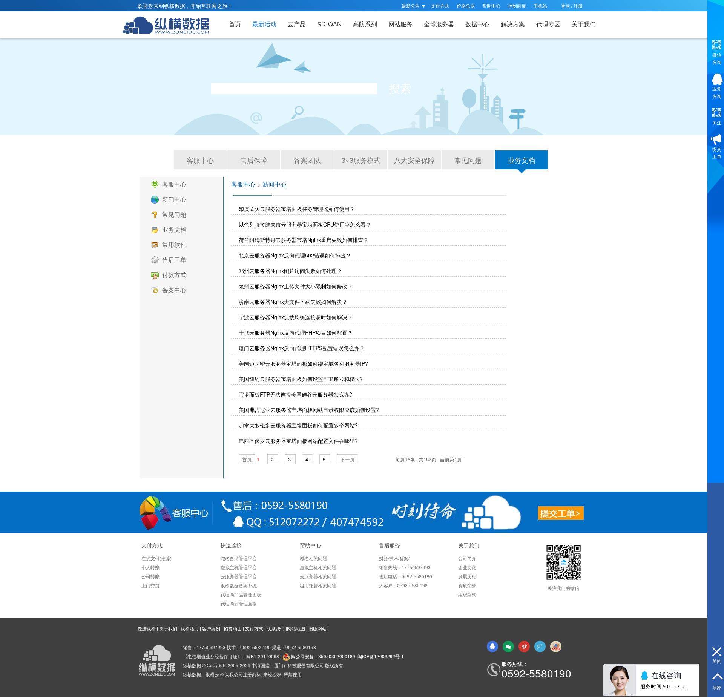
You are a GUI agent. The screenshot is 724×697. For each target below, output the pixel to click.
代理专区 (548, 24)
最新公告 (411, 5)
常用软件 (174, 244)
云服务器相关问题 (318, 576)
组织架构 (467, 594)
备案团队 (307, 160)
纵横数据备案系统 (239, 585)
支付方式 (440, 5)
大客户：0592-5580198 (403, 585)
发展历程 (467, 576)
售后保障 (253, 160)
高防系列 (365, 24)
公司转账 (150, 576)
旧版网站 (317, 628)
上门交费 (150, 585)
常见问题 (468, 160)
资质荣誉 (467, 585)
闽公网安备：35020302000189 (323, 656)
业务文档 (521, 160)
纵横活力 (190, 628)
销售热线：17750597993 (405, 567)
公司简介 (467, 558)
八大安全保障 (414, 160)
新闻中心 (174, 199)
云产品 (297, 24)
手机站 (540, 5)
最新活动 (264, 24)
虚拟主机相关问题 (318, 567)
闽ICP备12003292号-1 (380, 656)
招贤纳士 (233, 628)
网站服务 (400, 24)
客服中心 (200, 160)
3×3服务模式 (361, 160)
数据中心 (477, 24)
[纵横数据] (170, 24)
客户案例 (211, 628)
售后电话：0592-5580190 (405, 576)
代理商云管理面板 (239, 603)
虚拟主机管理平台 (239, 567)
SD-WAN (329, 24)
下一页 (347, 459)
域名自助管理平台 (239, 558)
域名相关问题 (313, 558)
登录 (565, 5)
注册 (578, 5)
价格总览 (466, 5)
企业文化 (467, 567)
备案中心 (174, 289)
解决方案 (513, 24)
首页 (235, 24)
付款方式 (174, 274)
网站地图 (296, 628)
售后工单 (174, 259)
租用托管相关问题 (318, 585)
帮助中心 (491, 5)
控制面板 (517, 5)
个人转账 (150, 567)
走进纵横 (147, 628)
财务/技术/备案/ (394, 558)
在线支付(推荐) (156, 558)
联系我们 (276, 628)
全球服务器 (439, 24)
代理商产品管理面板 (241, 594)
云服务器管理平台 (239, 576)
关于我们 (584, 24)
